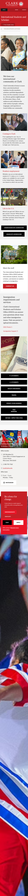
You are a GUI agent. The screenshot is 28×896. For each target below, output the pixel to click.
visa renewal (14, 410)
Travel (14, 395)
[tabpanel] (14, 525)
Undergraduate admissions (14, 228)
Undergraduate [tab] (10, 512)
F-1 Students (13, 376)
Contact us (10, 286)
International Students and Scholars (13, 18)
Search (24, 9)
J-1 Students (14, 382)
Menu (16, 9)
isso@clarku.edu (7, 468)
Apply (4, 9)
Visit (7, 522)
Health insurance (14, 388)
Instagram (9, 482)
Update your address (14, 403)
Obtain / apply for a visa (14, 418)
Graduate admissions (14, 234)
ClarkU (1, 29)
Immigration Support (10, 331)
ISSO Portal (7, 327)
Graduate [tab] (8, 516)
